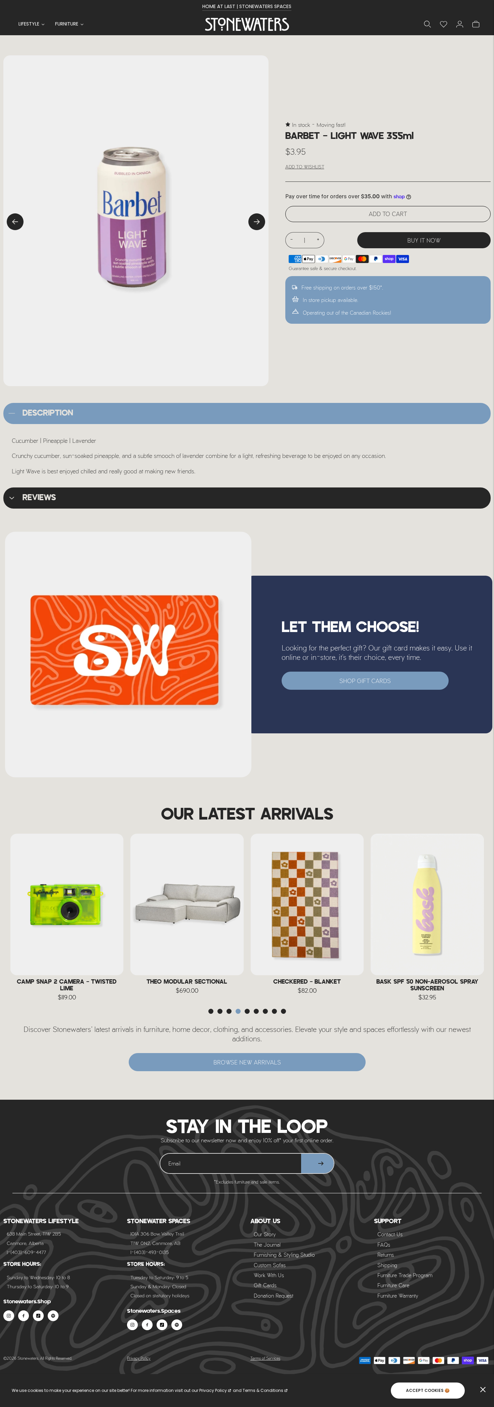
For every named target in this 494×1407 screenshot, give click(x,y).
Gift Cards (265, 1285)
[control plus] (318, 240)
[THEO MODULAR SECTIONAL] (67, 904)
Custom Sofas (270, 1265)
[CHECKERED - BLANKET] (187, 904)
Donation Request (273, 1295)
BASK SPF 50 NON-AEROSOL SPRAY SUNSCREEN (307, 985)
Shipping (387, 1265)
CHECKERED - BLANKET (187, 982)
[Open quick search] (427, 24)
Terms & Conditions (263, 1390)
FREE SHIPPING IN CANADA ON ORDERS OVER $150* (246, 6)
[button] (211, 1011)
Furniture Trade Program (405, 1275)
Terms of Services (265, 1358)
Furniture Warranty (397, 1295)
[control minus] (291, 240)
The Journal (267, 1244)
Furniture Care (393, 1285)
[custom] (8, 1315)
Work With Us (269, 1275)
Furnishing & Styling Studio (284, 1254)
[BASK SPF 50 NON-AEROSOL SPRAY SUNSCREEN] (307, 904)
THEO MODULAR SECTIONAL (67, 982)
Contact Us (390, 1234)
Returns (385, 1254)
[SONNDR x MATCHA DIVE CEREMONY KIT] (427, 904)
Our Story (265, 1234)
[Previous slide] (15, 221)
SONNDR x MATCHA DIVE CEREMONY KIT (427, 985)
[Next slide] (256, 221)
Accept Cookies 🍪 (428, 1390)
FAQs (383, 1244)
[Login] (443, 24)
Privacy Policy (139, 1358)
